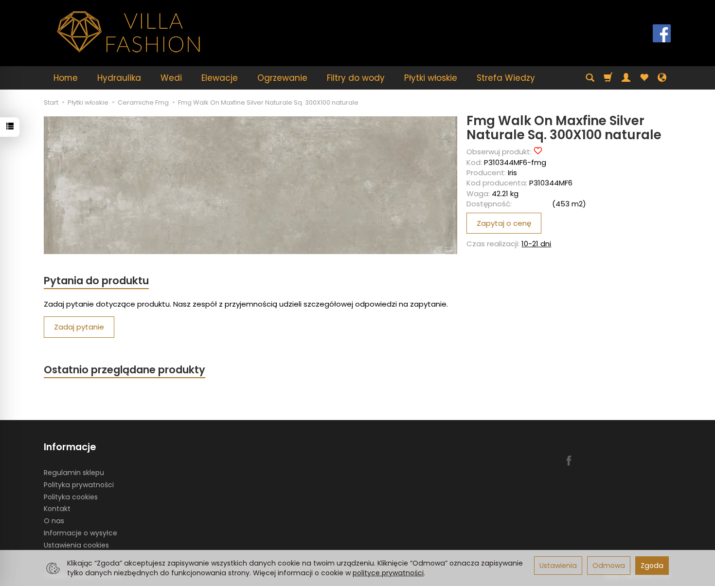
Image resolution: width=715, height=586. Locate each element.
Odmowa (608, 565)
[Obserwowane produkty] (644, 78)
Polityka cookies (71, 497)
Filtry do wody (356, 78)
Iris (512, 172)
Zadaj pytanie (79, 327)
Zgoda (652, 565)
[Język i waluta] (662, 78)
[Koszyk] (608, 78)
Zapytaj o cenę (504, 223)
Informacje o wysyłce (80, 533)
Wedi (171, 78)
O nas (54, 521)
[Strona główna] (129, 32)
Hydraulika (119, 78)
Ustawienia (558, 565)
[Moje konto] (626, 78)
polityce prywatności (388, 573)
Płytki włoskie (430, 78)
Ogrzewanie (282, 78)
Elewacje (219, 78)
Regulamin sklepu (74, 472)
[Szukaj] (590, 78)
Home (66, 78)
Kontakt (57, 508)
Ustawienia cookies (76, 545)
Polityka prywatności (79, 485)
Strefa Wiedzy (506, 78)
